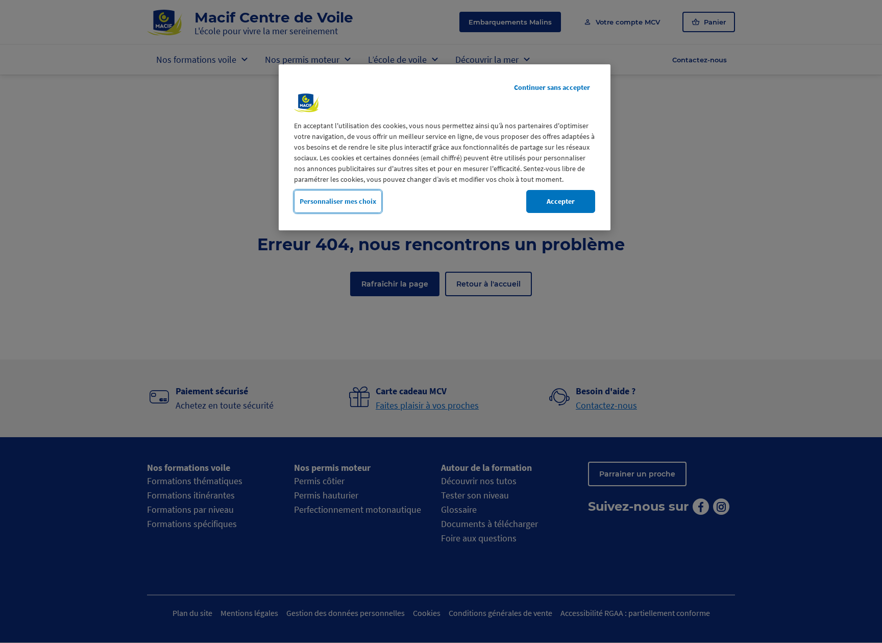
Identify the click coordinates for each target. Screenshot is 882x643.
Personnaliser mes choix (338, 201)
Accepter (561, 201)
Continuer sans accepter (552, 87)
